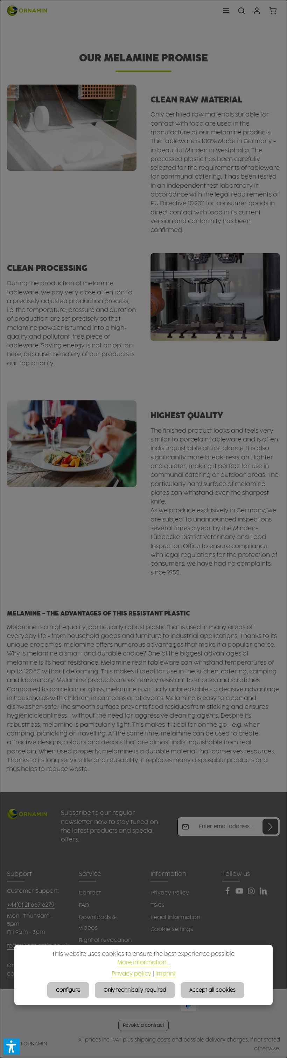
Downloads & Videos (98, 923)
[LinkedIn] (263, 893)
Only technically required (135, 990)
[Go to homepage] (27, 10)
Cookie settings (171, 929)
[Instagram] (252, 893)
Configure (68, 990)
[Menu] (226, 11)
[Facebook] (228, 893)
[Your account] (257, 11)
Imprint (165, 974)
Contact (90, 893)
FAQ (84, 905)
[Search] (241, 11)
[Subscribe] (270, 826)
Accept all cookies (212, 990)
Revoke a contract (143, 1025)
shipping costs (152, 1040)
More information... (143, 962)
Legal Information (175, 917)
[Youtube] (240, 893)
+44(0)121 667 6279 (31, 905)
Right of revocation (105, 940)
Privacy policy (131, 974)
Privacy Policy (169, 893)
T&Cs (157, 905)
